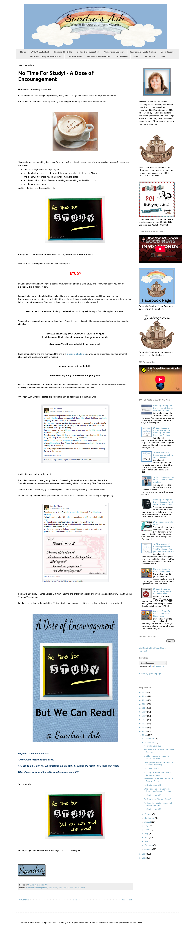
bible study (53, 888)
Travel (135, 56)
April (146, 837)
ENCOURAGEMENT (40, 52)
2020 (144, 712)
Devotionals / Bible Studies (142, 52)
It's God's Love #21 (152, 768)
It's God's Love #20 (152, 785)
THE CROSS (149, 56)
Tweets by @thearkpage (150, 673)
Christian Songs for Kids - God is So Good (163, 570)
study (83, 888)
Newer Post (24, 900)
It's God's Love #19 (152, 795)
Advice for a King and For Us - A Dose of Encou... (158, 780)
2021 (144, 708)
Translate (160, 667)
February (148, 845)
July (146, 826)
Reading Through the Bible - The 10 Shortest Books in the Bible (163, 407)
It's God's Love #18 (152, 809)
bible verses (64, 888)
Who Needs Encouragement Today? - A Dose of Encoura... (158, 790)
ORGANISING (121, 56)
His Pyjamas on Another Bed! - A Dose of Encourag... (158, 763)
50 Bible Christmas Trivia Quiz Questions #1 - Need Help (162, 591)
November (149, 742)
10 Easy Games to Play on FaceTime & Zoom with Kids (163, 479)
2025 (144, 692)
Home (23, 52)
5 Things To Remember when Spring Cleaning (157, 773)
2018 (144, 719)
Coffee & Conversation (88, 52)
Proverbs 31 (75, 888)
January (148, 849)
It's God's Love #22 (152, 746)
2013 (144, 854)
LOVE (162, 56)
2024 (144, 696)
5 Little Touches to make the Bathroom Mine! (156, 757)
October (148, 814)
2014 (144, 735)
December (149, 738)
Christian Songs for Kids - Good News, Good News (161, 613)
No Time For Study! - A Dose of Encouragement (158, 804)
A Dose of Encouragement (36, 888)
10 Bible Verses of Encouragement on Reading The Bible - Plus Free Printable (162, 431)
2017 (144, 723)
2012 (144, 858)
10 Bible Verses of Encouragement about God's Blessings (163, 454)
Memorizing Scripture (114, 52)
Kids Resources (74, 56)
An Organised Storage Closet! (157, 799)
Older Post (127, 900)
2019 (144, 716)
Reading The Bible (63, 52)
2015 (144, 731)
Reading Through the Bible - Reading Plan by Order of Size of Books (163, 502)
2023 (144, 700)
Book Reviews (168, 52)
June (146, 830)
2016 (144, 727)
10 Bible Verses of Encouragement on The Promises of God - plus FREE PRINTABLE (163, 547)
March (147, 841)
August (147, 822)
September (149, 818)
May (146, 833)
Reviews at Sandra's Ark (98, 56)
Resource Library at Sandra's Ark (46, 56)
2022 (144, 704)
